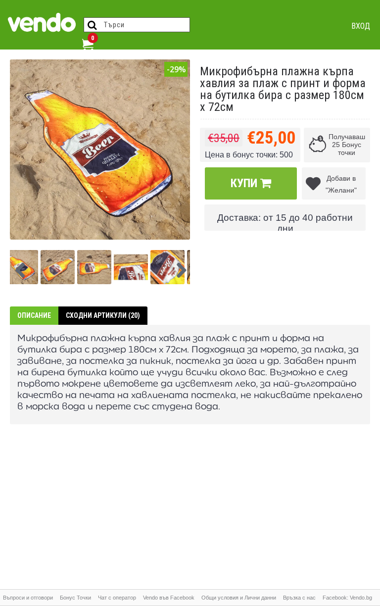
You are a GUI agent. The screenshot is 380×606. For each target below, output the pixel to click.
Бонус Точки (75, 598)
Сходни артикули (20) (103, 315)
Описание (34, 315)
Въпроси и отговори (28, 598)
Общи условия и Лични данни (238, 598)
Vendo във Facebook (168, 598)
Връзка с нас (299, 598)
